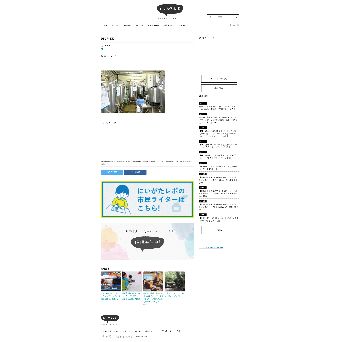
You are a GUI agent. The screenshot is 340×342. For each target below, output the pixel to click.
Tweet (114, 172)
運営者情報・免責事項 (124, 337)
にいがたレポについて (110, 25)
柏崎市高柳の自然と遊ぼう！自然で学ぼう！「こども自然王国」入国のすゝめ (132, 297)
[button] (236, 17)
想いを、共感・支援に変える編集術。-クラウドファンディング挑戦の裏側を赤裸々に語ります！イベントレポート (153, 298)
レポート (128, 25)
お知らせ (182, 25)
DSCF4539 (107, 38)
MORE (219, 230)
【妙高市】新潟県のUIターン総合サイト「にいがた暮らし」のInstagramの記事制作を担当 (219, 207)
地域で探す (219, 88)
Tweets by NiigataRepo (211, 247)
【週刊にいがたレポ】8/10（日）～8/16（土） (174, 294)
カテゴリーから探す (219, 79)
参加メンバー (153, 25)
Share (137, 172)
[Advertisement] (127, 61)
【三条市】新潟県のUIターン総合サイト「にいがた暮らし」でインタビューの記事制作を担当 (218, 180)
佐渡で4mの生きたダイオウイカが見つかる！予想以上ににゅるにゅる (110, 296)
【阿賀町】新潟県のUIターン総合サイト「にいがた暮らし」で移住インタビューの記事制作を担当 (218, 193)
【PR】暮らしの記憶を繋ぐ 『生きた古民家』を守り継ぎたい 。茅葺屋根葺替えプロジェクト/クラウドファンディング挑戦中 (218, 133)
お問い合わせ (169, 25)
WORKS (139, 25)
